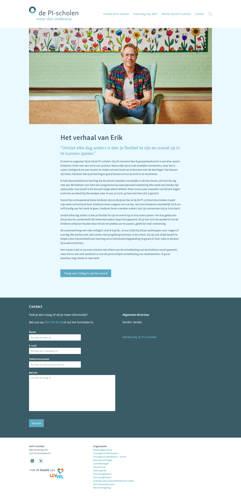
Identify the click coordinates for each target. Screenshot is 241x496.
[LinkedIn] (32, 461)
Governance (99, 467)
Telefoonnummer (39, 359)
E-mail (32, 345)
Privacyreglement (102, 477)
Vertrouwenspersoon (103, 484)
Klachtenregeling (102, 487)
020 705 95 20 (53, 322)
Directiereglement (102, 473)
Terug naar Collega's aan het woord (86, 273)
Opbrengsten (100, 470)
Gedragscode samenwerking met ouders (113, 480)
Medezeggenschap (102, 449)
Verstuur (36, 423)
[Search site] (210, 14)
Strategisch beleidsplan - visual (109, 456)
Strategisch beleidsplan (105, 453)
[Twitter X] (41, 461)
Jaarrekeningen (101, 463)
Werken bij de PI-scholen (139, 337)
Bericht (33, 372)
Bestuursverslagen (102, 460)
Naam (32, 332)
